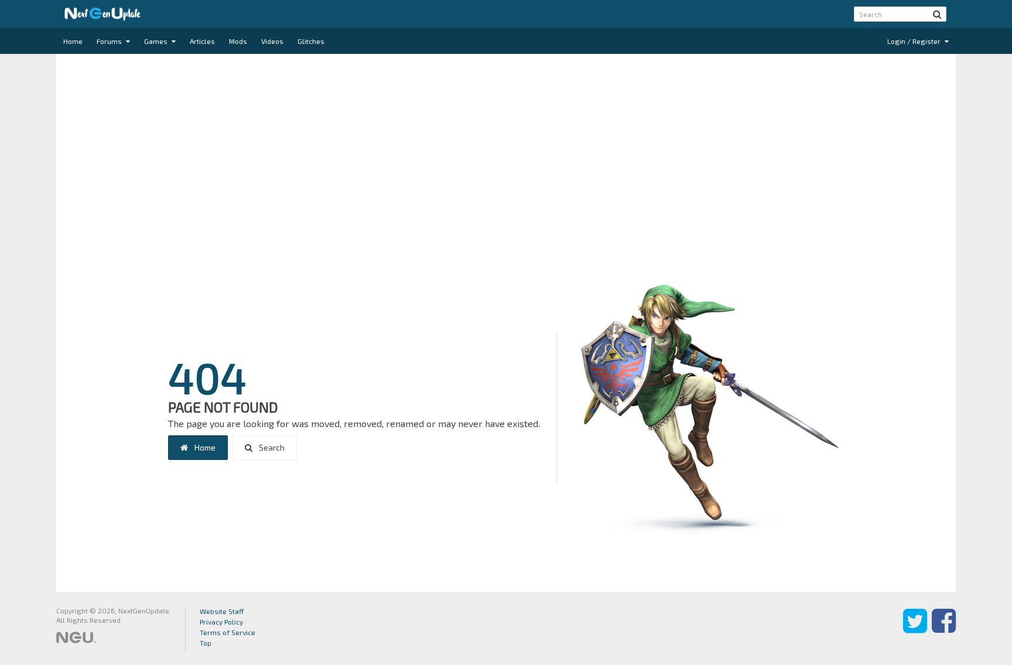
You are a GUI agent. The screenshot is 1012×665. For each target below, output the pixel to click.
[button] (937, 14)
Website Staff (222, 611)
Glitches (311, 41)
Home (73, 41)
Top (205, 643)
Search (271, 447)
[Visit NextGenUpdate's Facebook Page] (944, 629)
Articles (202, 41)
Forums (110, 41)
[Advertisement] (506, 148)
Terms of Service (227, 632)
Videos (272, 41)
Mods (238, 41)
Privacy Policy (221, 622)
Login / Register (914, 41)
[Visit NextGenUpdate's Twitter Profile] (915, 629)
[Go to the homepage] (102, 14)
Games (156, 41)
